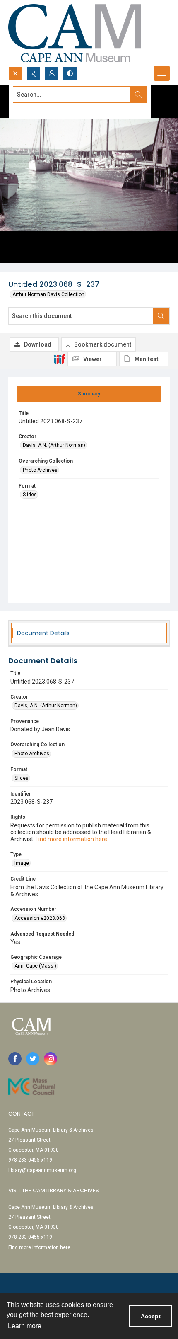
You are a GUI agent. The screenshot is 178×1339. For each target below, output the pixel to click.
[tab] (89, 394)
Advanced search (33, 109)
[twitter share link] (32, 1058)
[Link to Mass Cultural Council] (31, 1086)
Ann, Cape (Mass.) (35, 966)
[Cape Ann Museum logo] (74, 33)
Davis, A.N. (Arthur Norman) (54, 445)
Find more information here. (72, 839)
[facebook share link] (15, 1058)
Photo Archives (40, 470)
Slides (30, 494)
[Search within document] (161, 316)
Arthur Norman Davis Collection (48, 294)
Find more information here (39, 1247)
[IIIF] (59, 359)
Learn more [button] (24, 1325)
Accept (151, 1316)
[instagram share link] (50, 1058)
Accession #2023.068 (39, 918)
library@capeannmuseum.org (42, 1170)
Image (21, 863)
